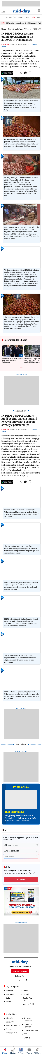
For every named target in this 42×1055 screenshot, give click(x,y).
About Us (9, 1018)
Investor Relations (31, 1030)
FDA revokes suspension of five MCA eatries (21, 23)
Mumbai (9, 991)
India (8, 998)
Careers (9, 1029)
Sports (25, 991)
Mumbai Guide (28, 1004)
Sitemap (27, 1038)
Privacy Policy (11, 1033)
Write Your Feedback (20, 971)
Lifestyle (26, 994)
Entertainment (12, 994)
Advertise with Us (13, 1025)
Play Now (21, 879)
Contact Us (10, 1022)
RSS (25, 1034)
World (8, 1002)
